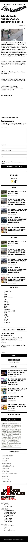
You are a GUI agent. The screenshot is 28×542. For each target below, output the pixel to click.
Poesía (5, 312)
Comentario (4, 127)
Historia (6, 306)
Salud (5, 317)
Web (2, 156)
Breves (5, 294)
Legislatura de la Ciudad (9, 311)
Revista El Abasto (8, 517)
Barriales (6, 293)
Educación (6, 303)
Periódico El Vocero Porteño (10, 512)
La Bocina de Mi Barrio (9, 526)
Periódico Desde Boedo (9, 510)
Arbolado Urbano (7, 291)
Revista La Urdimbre (8, 520)
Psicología (6, 316)
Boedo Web (6, 505)
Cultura (5, 299)
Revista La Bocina (8, 518)
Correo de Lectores (8, 298)
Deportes (6, 301)
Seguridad (6, 319)
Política (5, 314)
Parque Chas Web (8, 506)
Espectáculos (7, 304)
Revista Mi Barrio (8, 521)
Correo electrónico (6, 150)
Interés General (7, 309)
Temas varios (7, 322)
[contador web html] (14, 360)
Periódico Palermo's (8, 515)
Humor (5, 308)
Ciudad (5, 296)
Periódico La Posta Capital (10, 514)
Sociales (6, 321)
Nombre (3, 145)
